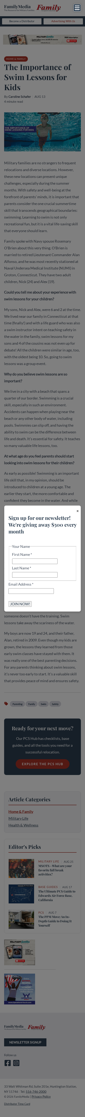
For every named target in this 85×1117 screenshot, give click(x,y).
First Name (22, 554)
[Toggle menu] (77, 8)
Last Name (21, 568)
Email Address (20, 584)
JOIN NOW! (20, 604)
